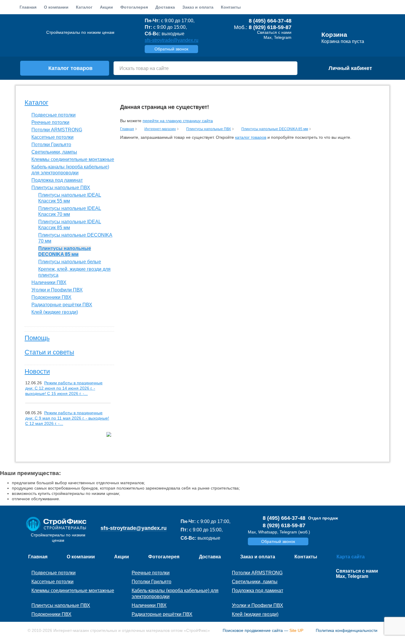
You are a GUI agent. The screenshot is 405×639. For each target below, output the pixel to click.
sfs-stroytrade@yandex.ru (171, 40)
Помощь (37, 338)
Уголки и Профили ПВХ (57, 289)
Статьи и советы (49, 352)
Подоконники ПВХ (51, 297)
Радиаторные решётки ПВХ (61, 304)
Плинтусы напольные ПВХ (60, 187)
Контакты (231, 7)
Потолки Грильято (51, 144)
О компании (56, 7)
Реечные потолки (50, 122)
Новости (37, 371)
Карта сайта (351, 556)
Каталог (36, 102)
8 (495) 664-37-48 (270, 21)
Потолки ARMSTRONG (56, 129)
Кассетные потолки (52, 137)
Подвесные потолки (53, 114)
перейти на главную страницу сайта (178, 120)
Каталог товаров (70, 68)
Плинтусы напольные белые (69, 261)
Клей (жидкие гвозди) (54, 312)
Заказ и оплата (197, 7)
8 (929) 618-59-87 (270, 27)
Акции (106, 7)
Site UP (296, 630)
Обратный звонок (171, 49)
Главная (28, 7)
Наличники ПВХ (48, 282)
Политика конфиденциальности (346, 630)
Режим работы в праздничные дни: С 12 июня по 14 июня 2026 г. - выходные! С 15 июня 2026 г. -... (64, 388)
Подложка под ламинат (57, 180)
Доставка (165, 7)
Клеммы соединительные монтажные (72, 159)
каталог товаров (250, 137)
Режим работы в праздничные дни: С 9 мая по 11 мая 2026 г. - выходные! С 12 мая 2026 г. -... (67, 418)
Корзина (334, 34)
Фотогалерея (134, 7)
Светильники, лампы (54, 151)
